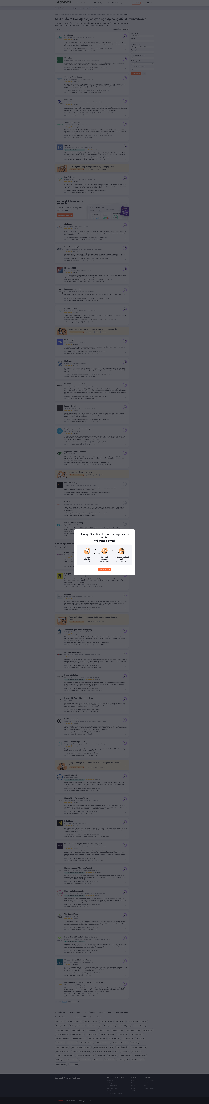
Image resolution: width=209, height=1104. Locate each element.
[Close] (133, 531)
